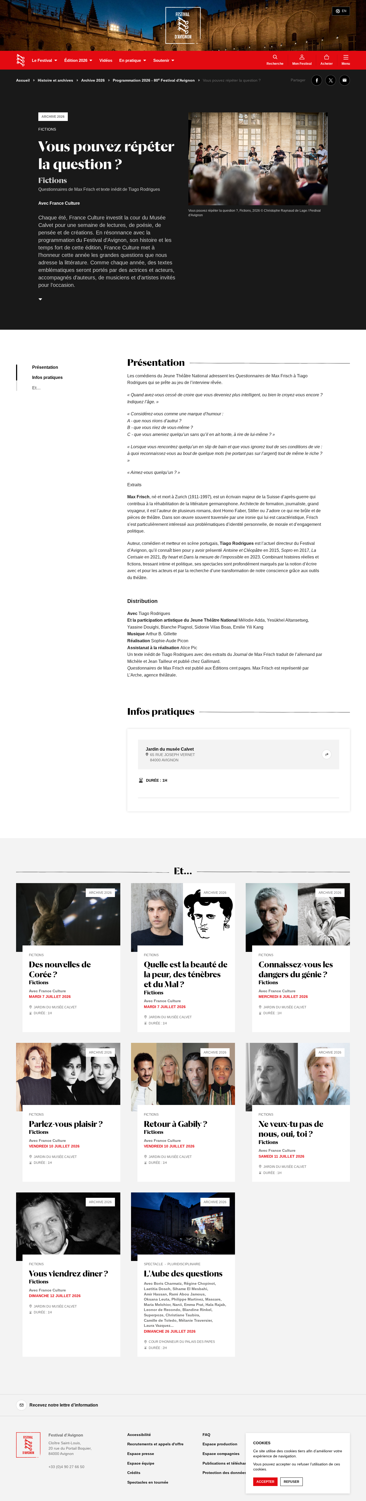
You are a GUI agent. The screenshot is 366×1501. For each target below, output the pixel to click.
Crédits (133, 1472)
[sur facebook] (316, 80)
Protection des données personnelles (237, 1472)
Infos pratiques (47, 377)
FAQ (206, 1434)
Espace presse (140, 1453)
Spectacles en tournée (147, 1482)
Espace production (220, 1444)
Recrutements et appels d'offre (155, 1444)
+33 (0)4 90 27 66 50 (66, 1467)
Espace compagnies (221, 1453)
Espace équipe (140, 1463)
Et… (36, 388)
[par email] (344, 80)
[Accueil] (20, 60)
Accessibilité (139, 1434)
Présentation (45, 367)
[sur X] (330, 80)
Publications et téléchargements (232, 1463)
